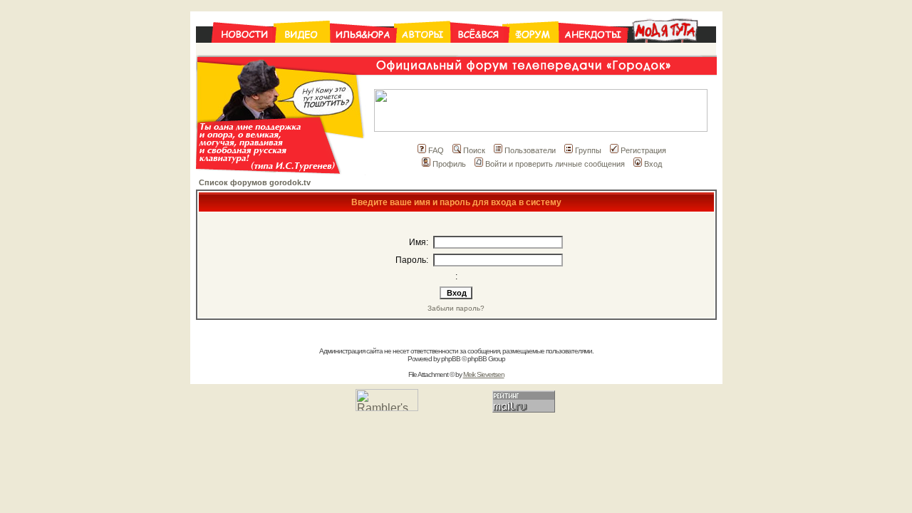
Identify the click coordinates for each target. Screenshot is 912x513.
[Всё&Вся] (479, 51)
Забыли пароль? (456, 308)
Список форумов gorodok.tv (255, 182)
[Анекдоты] (593, 51)
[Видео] (302, 51)
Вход (653, 164)
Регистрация (643, 150)
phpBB (450, 359)
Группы (588, 150)
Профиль (449, 164)
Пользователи (530, 150)
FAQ (436, 150)
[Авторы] (423, 51)
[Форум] (534, 51)
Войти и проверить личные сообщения (555, 164)
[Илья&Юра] (363, 51)
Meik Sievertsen (483, 374)
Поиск (474, 150)
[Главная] (235, 51)
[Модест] (671, 51)
